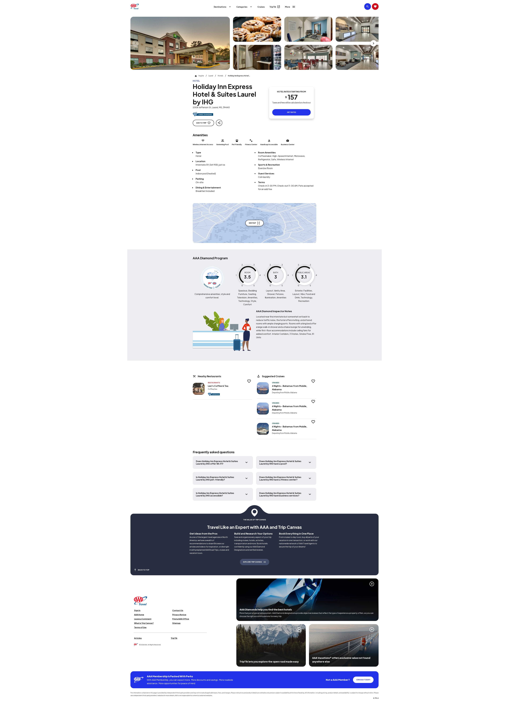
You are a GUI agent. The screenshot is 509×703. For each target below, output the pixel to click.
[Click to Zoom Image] (180, 43)
